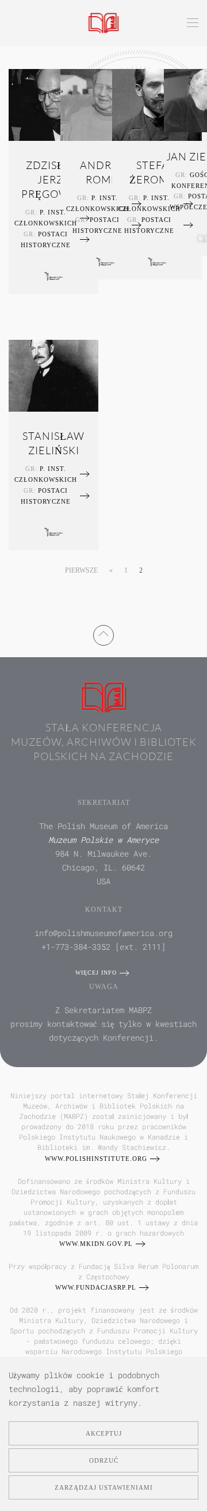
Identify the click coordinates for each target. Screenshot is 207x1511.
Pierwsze (81, 570)
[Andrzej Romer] (105, 103)
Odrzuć (103, 1460)
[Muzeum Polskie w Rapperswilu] (53, 275)
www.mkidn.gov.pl (96, 1243)
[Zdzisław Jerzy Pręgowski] (53, 103)
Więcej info (96, 972)
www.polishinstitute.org (96, 1158)
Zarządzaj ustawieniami (104, 1487)
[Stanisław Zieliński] (53, 374)
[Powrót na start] (103, 23)
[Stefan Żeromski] (157, 103)
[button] (192, 23)
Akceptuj (104, 1433)
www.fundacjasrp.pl (95, 1287)
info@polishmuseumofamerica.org (103, 932)
